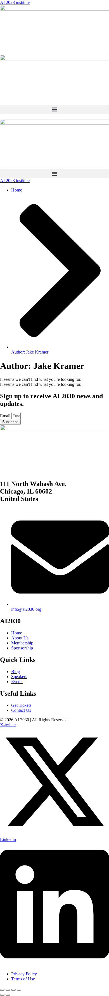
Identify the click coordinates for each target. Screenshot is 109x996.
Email (5, 415)
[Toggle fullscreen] (8, 990)
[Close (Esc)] (19, 990)
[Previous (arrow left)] (2, 995)
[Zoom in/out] (2, 990)
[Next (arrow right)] (8, 995)
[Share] (13, 990)
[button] (54, 109)
